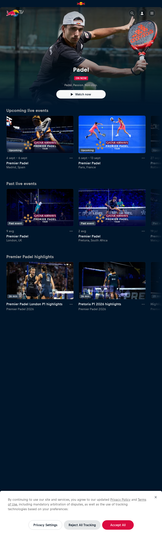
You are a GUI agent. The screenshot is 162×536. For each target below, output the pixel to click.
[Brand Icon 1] (81, 3)
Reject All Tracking (82, 525)
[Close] (156, 497)
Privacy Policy (120, 499)
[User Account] (142, 13)
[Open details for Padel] (81, 56)
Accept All (118, 525)
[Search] (132, 13)
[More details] (71, 158)
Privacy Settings (45, 525)
